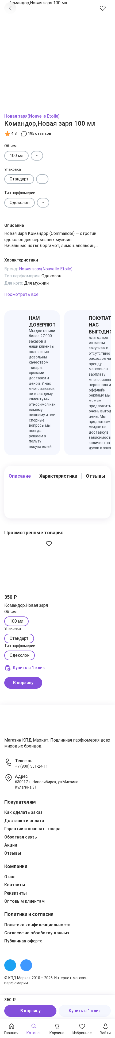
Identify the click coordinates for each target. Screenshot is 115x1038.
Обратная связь (20, 837)
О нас (10, 876)
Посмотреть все (21, 294)
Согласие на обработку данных (36, 932)
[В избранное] (103, 8)
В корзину (30, 1010)
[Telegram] (10, 965)
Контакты (14, 884)
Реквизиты (15, 893)
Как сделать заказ (23, 812)
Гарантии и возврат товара (32, 828)
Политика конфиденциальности (37, 924)
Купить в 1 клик (85, 1010)
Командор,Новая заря (26, 605)
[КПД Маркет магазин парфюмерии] (21, 723)
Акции (10, 845)
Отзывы (95, 476)
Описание (20, 476)
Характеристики (58, 476)
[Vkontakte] (26, 965)
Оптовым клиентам (24, 901)
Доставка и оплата (24, 820)
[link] (10, 8)
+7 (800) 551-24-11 (31, 766)
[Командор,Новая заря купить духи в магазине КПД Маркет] (30, 562)
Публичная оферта (23, 940)
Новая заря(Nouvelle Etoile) (32, 116)
